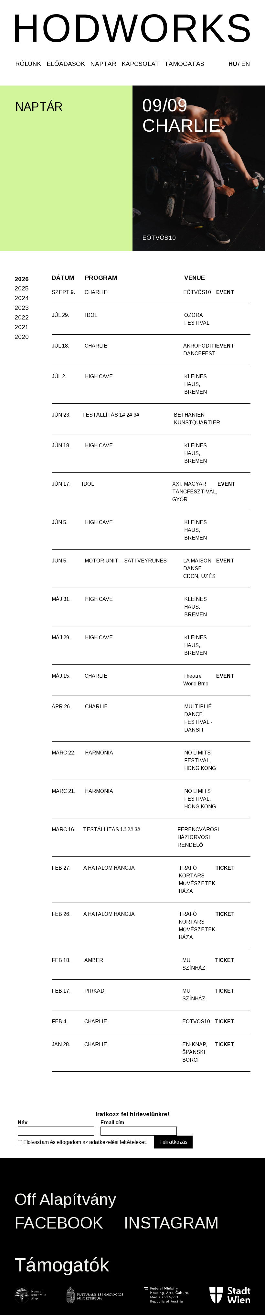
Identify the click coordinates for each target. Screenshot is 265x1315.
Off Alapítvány (65, 1199)
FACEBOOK (59, 1223)
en (245, 63)
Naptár (103, 63)
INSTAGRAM (171, 1223)
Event (225, 292)
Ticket (225, 868)
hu (232, 63)
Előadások (66, 63)
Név (22, 1122)
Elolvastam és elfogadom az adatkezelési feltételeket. (85, 1142)
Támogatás (184, 63)
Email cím (112, 1122)
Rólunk (28, 63)
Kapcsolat (140, 63)
